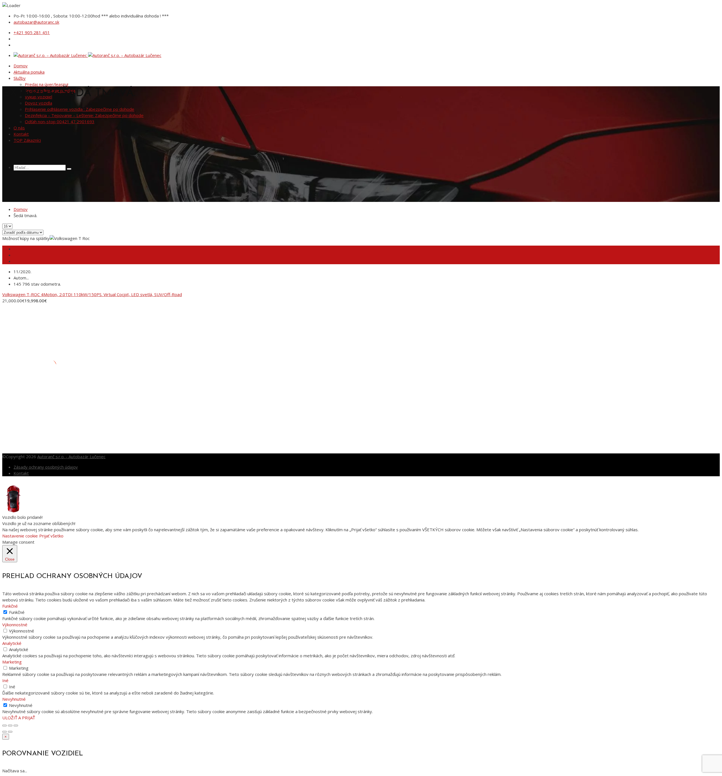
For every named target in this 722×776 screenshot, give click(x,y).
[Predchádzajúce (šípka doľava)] (4, 732)
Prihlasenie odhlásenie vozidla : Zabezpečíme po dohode (79, 109)
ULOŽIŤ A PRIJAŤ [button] (18, 717)
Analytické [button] (11, 643)
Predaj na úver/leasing (47, 84)
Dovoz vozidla (38, 103)
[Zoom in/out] (16, 725)
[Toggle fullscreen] (10, 725)
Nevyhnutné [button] (14, 699)
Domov (21, 66)
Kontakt (21, 134)
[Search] (69, 169)
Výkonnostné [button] (14, 624)
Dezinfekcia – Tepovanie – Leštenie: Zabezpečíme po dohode (84, 115)
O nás (19, 128)
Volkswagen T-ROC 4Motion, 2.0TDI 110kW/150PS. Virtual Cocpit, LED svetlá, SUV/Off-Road (92, 294)
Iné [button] (5, 680)
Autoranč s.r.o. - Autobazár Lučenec (71, 456)
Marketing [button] (12, 662)
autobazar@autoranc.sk (36, 22)
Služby (20, 78)
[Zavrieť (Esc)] (4, 725)
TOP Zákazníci (27, 140)
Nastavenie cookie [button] (20, 536)
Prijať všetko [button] (51, 536)
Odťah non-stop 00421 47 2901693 (59, 121)
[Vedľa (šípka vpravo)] (10, 732)
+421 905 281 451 (32, 32)
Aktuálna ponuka (29, 72)
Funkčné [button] (10, 606)
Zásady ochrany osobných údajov (46, 467)
